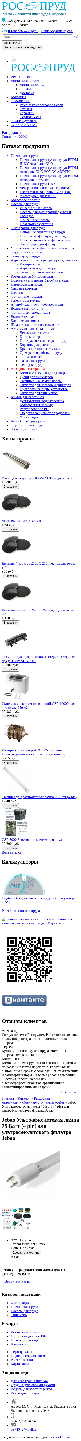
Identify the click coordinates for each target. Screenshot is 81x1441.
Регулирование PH (34, 409)
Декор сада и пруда (34, 332)
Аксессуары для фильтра (39, 244)
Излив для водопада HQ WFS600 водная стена (37, 478)
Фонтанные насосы (35, 220)
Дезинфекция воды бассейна (42, 401)
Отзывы (26, 109)
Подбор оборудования (28, 1356)
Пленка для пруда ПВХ (38, 184)
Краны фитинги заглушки (40, 349)
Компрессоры (30, 264)
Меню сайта (12, 42)
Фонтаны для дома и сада (30, 312)
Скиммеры (19, 1315)
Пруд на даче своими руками (33, 1385)
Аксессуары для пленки (38, 196)
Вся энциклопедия (25, 1393)
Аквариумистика (24, 429)
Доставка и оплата (25, 81)
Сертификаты (30, 117)
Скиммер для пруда (26, 256)
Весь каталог (21, 77)
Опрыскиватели (32, 357)
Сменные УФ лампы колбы (41, 381)
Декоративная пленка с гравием (44, 188)
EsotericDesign (59, 1437)
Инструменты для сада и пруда (43, 341)
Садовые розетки (24, 288)
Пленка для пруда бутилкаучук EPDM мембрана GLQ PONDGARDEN (49, 170)
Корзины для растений (37, 345)
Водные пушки (22, 316)
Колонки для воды (25, 320)
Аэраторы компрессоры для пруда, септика (44, 260)
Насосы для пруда (24, 204)
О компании (20, 101)
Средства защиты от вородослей (45, 413)
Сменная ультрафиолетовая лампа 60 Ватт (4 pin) (39, 797)
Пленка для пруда (24, 156)
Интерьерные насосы (36, 208)
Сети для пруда (31, 365)
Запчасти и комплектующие (41, 272)
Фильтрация (20, 1303)
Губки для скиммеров (36, 377)
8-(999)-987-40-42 (24, 125)
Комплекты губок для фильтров (44, 373)
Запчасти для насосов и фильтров (45, 385)
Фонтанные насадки (26, 296)
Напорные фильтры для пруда (43, 232)
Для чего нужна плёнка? (29, 1381)
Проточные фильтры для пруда (43, 236)
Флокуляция (29, 417)
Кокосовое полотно (25, 200)
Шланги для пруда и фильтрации (36, 324)
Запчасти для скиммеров (39, 393)
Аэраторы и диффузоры (38, 268)
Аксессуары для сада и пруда (33, 328)
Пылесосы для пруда (27, 284)
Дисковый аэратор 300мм (21, 521)
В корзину (10, 486)
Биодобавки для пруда (28, 421)
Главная (8, 1098)
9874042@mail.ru (24, 121)
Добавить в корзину (26, 1252)
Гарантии (27, 113)
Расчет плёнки (22, 1360)
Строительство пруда (27, 425)
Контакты (18, 97)
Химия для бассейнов (27, 397)
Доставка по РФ (32, 85)
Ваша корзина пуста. (57, 31)
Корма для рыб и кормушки (32, 276)
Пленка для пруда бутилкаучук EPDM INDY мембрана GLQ (49, 162)
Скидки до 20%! (14, 135)
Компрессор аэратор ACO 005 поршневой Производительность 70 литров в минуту (34, 752)
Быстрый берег (31, 337)
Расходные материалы (28, 369)
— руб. (23, 31)
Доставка (27, 93)
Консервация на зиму (36, 405)
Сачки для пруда (32, 361)
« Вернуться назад (16, 1281)
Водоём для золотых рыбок (32, 1389)
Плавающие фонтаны (36, 224)
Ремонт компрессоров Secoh (41, 105)
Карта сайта (20, 1364)
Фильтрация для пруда (28, 228)
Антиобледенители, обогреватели (37, 304)
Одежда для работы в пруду (41, 353)
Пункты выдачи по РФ (28, 1336)
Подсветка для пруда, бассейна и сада (40, 280)
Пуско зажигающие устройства (44, 389)
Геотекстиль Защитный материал (45, 192)
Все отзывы (70, 1092)
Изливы (17, 292)
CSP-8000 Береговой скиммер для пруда (32, 839)
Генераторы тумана (25, 300)
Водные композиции (27, 308)
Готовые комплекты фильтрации (45, 240)
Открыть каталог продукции (22, 47)
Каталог (24, 1098)
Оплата (25, 89)
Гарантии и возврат (26, 1340)
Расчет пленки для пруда (21, 911)
